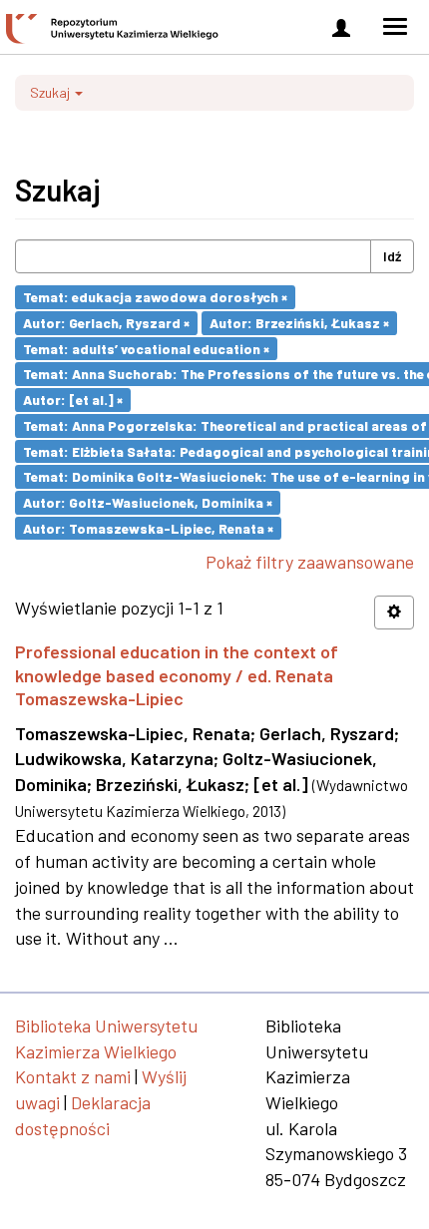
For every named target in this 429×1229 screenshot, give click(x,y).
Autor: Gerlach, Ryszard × (106, 322)
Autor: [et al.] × (73, 399)
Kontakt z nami (73, 1076)
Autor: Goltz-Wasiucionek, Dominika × (147, 502)
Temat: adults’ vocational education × (146, 347)
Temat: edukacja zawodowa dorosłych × (155, 296)
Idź (392, 255)
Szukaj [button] (51, 92)
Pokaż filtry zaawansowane (310, 562)
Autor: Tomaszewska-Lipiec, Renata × (148, 527)
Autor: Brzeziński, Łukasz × (299, 322)
